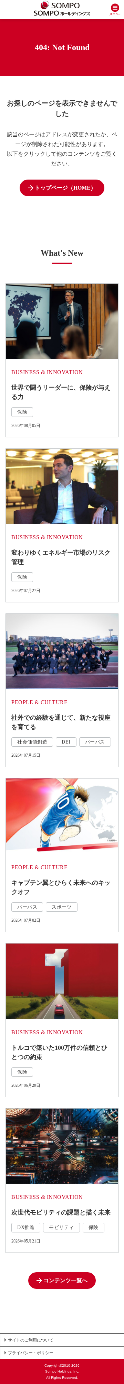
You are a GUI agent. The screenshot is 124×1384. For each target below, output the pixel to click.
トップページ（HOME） (65, 188)
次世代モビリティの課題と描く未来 (61, 1212)
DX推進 (25, 1227)
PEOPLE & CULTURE (39, 702)
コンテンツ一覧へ (65, 1280)
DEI (66, 742)
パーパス (95, 742)
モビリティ (61, 1227)
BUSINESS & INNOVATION (47, 372)
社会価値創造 (32, 742)
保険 (22, 412)
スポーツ (62, 907)
